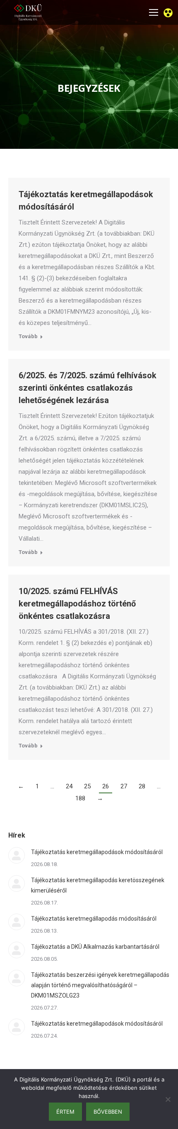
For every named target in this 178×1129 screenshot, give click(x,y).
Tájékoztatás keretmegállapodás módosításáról (93, 918)
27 (123, 786)
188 (80, 798)
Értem (65, 1111)
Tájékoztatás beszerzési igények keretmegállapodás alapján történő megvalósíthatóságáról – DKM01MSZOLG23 (100, 985)
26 (105, 786)
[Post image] (16, 855)
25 (87, 786)
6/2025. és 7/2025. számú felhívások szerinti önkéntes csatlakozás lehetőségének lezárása (87, 387)
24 (69, 786)
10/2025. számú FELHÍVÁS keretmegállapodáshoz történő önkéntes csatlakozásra (77, 603)
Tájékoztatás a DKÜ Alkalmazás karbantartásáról (95, 946)
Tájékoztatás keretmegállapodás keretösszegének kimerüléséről (97, 885)
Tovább (28, 336)
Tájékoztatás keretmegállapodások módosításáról (97, 852)
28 (142, 786)
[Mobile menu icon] (153, 12)
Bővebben (108, 1111)
